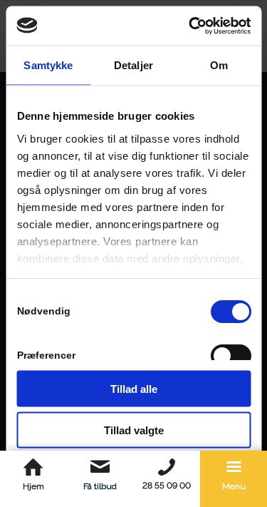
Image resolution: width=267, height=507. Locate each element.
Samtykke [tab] (48, 65)
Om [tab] (219, 65)
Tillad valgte (134, 430)
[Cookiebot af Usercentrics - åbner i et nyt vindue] (190, 25)
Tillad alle (133, 388)
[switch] (230, 355)
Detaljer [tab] (133, 65)
